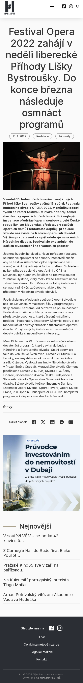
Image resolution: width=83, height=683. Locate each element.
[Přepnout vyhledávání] (78, 6)
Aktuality (65, 136)
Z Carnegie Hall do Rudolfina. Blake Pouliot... (36, 553)
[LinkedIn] (52, 422)
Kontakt (41, 659)
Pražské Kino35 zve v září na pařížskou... (30, 567)
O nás (42, 637)
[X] (43, 422)
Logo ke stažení (41, 652)
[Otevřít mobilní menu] (52, 6)
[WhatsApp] (62, 422)
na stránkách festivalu (49, 396)
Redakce (42, 136)
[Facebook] (34, 422)
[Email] (71, 422)
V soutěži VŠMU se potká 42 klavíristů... (30, 538)
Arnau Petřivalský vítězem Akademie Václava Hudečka (38, 597)
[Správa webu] (49, 677)
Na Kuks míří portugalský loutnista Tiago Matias (36, 582)
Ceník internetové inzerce (41, 644)
